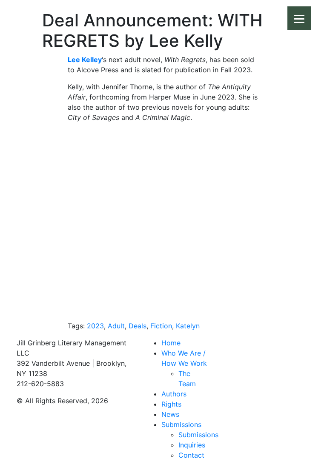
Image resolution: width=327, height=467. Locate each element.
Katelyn (188, 326)
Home (171, 343)
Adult (116, 326)
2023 (95, 326)
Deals (137, 326)
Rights (171, 404)
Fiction (161, 326)
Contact (191, 455)
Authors (173, 394)
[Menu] (299, 18)
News (170, 414)
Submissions (181, 424)
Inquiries (191, 445)
